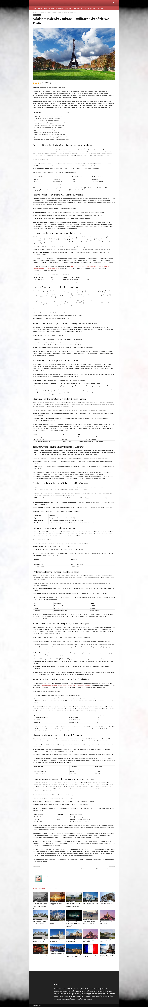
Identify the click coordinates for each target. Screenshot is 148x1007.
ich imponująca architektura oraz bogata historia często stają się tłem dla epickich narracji (66, 685)
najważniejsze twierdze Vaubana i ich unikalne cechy (48, 118)
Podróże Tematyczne (78, 8)
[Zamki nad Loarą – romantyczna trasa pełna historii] (90, 897)
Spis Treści (42, 3)
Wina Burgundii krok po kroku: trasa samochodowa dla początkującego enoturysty (73, 905)
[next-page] (36, 960)
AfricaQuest (38, 26)
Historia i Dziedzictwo (48, 8)
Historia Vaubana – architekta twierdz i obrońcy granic (48, 116)
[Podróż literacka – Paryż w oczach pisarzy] (90, 934)
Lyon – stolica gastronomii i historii (42, 868)
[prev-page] (34, 960)
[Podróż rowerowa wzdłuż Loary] (40, 949)
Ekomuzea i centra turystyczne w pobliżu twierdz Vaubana (49, 125)
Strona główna (36, 12)
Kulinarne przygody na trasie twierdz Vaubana (46, 130)
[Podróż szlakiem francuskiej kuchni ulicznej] (57, 897)
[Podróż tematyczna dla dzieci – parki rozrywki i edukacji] (40, 915)
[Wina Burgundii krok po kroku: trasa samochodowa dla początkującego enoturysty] (74, 897)
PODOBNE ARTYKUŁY (39, 889)
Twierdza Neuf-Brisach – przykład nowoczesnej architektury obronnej (52, 122)
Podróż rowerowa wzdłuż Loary (40, 955)
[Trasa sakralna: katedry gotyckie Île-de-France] (90, 949)
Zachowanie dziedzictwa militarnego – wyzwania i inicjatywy (50, 134)
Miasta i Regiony (68, 8)
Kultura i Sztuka (59, 8)
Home (35, 3)
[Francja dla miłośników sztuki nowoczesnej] (107, 897)
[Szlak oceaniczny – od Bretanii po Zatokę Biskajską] (107, 949)
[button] (113, 3)
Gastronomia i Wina (37, 8)
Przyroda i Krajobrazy (90, 8)
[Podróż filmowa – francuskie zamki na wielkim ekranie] (90, 915)
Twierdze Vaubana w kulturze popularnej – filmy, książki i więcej (51, 136)
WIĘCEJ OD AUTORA (53, 889)
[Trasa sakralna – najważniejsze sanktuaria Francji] (57, 948)
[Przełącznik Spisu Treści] (67, 113)
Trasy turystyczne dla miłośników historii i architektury (48, 127)
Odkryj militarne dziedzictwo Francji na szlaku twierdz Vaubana (50, 115)
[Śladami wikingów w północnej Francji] (107, 934)
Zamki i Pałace (100, 8)
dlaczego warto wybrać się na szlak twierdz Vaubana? (48, 137)
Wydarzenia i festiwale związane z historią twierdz (47, 132)
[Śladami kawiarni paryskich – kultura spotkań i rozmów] (40, 934)
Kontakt (90, 3)
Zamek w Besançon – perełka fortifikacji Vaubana (47, 120)
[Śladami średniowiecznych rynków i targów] (107, 915)
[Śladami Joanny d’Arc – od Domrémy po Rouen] (74, 934)
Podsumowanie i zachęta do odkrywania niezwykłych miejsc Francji (52, 139)
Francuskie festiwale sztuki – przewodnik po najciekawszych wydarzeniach (96, 868)
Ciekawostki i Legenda (54, 3)
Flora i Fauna (82, 3)
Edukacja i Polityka (70, 3)
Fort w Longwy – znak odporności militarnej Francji (47, 123)
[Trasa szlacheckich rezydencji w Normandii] (57, 915)
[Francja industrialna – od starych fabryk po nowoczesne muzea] (74, 949)
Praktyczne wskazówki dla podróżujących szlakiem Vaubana (50, 129)
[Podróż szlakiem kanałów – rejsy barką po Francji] (57, 934)
